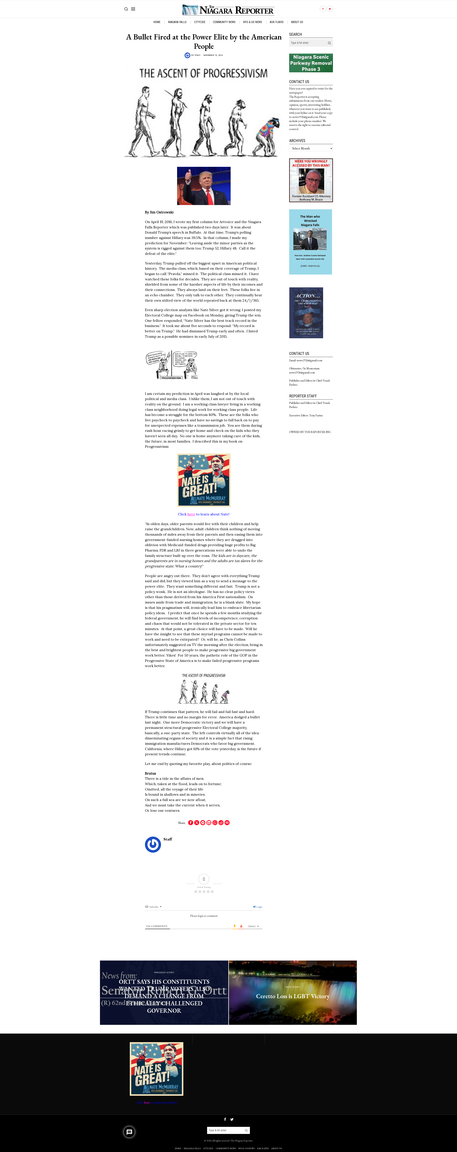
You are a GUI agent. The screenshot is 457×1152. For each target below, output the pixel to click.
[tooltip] (323, 9)
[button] (329, 42)
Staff (198, 55)
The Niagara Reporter (241, 1140)
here (191, 514)
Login (259, 906)
